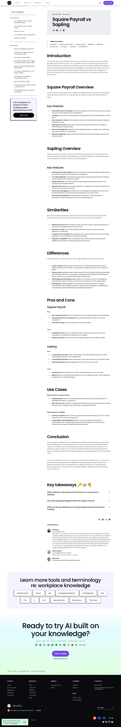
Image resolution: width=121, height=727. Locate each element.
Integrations (10, 690)
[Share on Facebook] (63, 30)
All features (10, 693)
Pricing (47, 3)
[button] (18, 3)
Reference (15, 671)
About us (75, 688)
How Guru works (12, 688)
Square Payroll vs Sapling (38, 671)
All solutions (10, 695)
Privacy (33, 720)
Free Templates (77, 700)
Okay (24, 722)
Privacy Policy (14, 723)
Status (53, 688)
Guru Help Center (56, 685)
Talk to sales (108, 3)
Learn (30, 685)
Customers (32, 688)
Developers (32, 693)
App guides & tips (24, 671)
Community (32, 695)
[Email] (53, 30)
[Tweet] (60, 30)
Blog (30, 697)
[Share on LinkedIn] (57, 30)
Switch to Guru (77, 697)
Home (9, 671)
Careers (75, 685)
